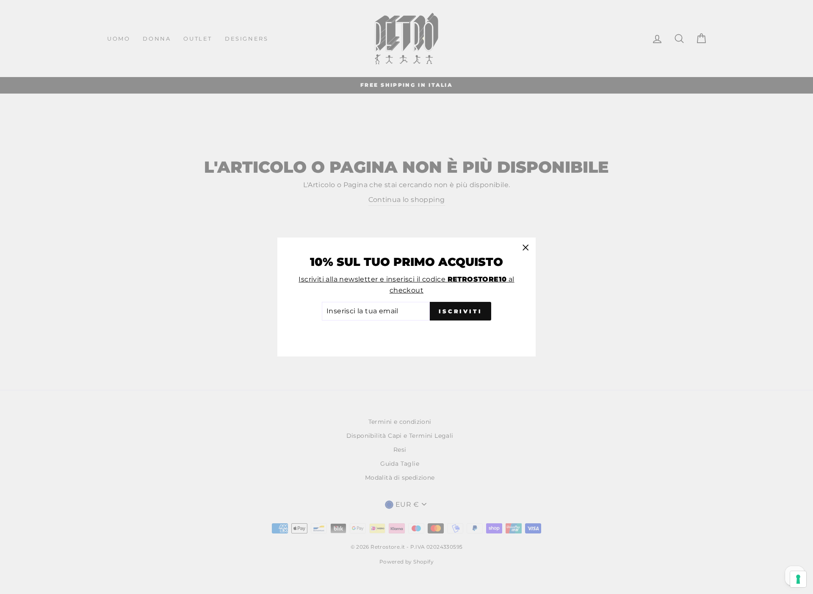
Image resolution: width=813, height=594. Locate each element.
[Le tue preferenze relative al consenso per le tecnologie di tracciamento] (798, 579)
